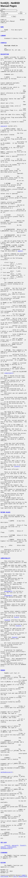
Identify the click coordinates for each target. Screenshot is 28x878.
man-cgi (15, 876)
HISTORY (3, 862)
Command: (3, 9)
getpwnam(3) (8, 591)
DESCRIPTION (5, 54)
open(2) (20, 251)
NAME (2, 27)
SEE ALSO (4, 842)
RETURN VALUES (5, 512)
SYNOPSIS (4, 42)
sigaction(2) (8, 373)
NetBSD (24, 875)
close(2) (7, 845)
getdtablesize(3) (7, 772)
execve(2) (4, 126)
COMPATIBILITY (5, 558)
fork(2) (16, 617)
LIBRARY (3, 35)
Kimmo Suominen (4, 876)
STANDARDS (4, 852)
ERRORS (3, 670)
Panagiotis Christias (22, 876)
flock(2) (17, 466)
